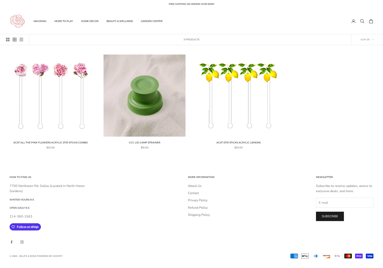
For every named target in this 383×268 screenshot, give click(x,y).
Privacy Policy (197, 200)
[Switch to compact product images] (21, 39)
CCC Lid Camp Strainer (144, 142)
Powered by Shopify (50, 256)
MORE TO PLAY (63, 21)
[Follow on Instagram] (22, 242)
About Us (195, 186)
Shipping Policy (199, 215)
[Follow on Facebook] (12, 242)
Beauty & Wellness (120, 21)
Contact (193, 193)
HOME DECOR (90, 21)
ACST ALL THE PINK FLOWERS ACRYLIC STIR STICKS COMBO (50, 142)
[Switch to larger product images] (8, 39)
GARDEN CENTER (152, 21)
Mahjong (40, 21)
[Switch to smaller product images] (14, 39)
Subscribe (330, 216)
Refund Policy (198, 207)
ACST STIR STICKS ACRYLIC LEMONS (238, 142)
